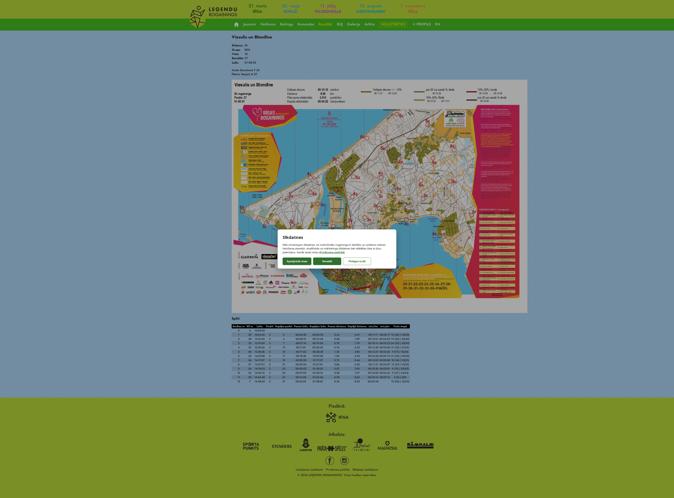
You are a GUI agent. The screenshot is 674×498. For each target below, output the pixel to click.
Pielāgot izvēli (357, 261)
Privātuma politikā (332, 252)
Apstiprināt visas (297, 261)
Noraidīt (327, 261)
